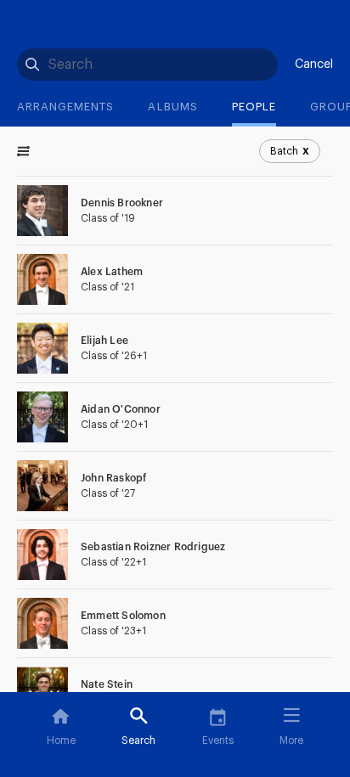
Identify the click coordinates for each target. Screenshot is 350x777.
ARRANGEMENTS (65, 106)
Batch (289, 151)
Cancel (314, 64)
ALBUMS (172, 106)
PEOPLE (254, 106)
